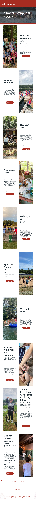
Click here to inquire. (22, 0)
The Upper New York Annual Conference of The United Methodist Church (20, 496)
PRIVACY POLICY (18, 489)
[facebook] (1, 480)
